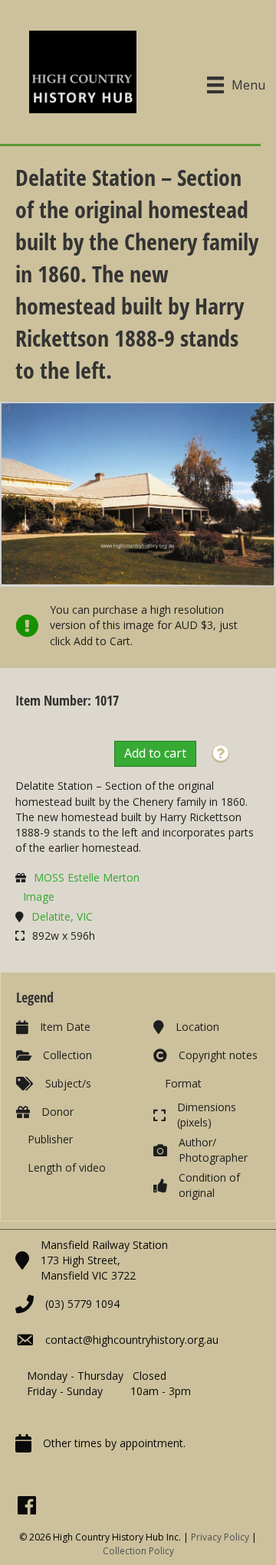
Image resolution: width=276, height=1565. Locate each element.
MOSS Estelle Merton (87, 877)
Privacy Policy (220, 1537)
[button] (220, 754)
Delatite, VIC (62, 916)
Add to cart (155, 753)
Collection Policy (138, 1550)
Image (38, 896)
